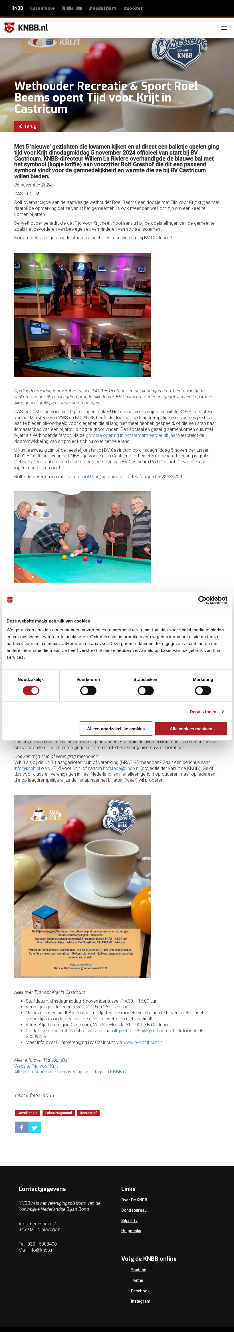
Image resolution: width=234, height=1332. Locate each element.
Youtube (138, 1270)
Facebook (140, 1291)
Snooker (133, 8)
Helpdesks (131, 1230)
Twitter (137, 1280)
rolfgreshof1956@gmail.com (96, 476)
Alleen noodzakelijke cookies (116, 728)
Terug (30, 126)
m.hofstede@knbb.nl (118, 768)
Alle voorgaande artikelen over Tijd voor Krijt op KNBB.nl (70, 1071)
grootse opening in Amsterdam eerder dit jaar (131, 435)
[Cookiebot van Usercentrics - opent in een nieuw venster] (202, 600)
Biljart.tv (129, 1220)
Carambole (42, 8)
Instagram (140, 1301)
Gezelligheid (27, 1113)
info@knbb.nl (27, 768)
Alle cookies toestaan (191, 728)
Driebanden (72, 8)
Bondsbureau (134, 1210)
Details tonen (203, 711)
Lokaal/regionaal (58, 1113)
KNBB (17, 8)
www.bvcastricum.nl (143, 1042)
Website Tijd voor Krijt (36, 1066)
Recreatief (88, 1113)
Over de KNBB (134, 1200)
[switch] (88, 690)
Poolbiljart (102, 8)
